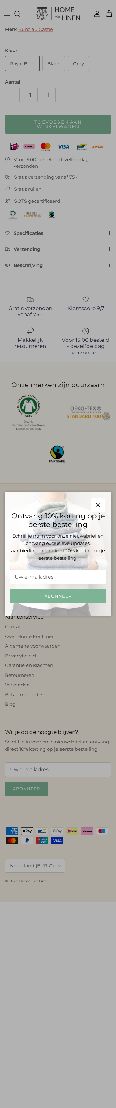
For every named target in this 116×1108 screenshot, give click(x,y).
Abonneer (58, 596)
